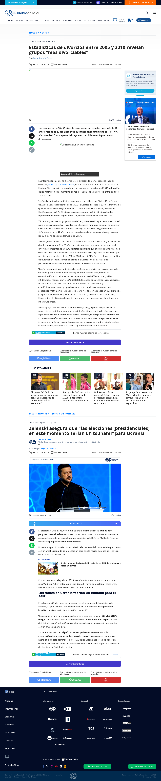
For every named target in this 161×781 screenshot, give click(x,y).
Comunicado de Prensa (42, 58)
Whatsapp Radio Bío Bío (143, 766)
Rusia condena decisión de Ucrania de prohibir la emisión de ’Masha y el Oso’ (91, 564)
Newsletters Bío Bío (84, 2)
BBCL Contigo (104, 20)
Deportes (55, 20)
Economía (45, 20)
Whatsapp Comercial (99, 766)
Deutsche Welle (44, 439)
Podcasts (9, 20)
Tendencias (67, 20)
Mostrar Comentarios (75, 342)
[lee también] (48, 568)
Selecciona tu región (17, 2)
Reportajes (10, 748)
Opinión (77, 20)
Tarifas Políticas (12, 765)
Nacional (19, 20)
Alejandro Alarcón (48, 448)
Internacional (32, 20)
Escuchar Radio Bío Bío (141, 2)
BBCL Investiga (89, 20)
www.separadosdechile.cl (61, 184)
